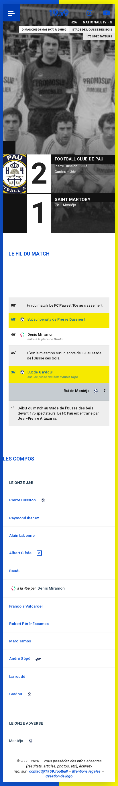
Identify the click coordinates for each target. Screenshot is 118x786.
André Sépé (70, 377)
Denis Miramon (40, 334)
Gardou (45, 372)
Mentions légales (86, 771)
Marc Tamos (20, 641)
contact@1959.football (48, 771)
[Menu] (11, 12)
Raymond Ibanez (24, 518)
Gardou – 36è (65, 172)
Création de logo (59, 776)
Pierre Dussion (70, 319)
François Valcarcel (26, 606)
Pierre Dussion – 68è (71, 166)
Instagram (89, 12)
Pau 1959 (20, 13)
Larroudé (17, 676)
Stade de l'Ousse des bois (92, 29)
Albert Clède (20, 552)
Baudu (58, 339)
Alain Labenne (22, 535)
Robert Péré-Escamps (29, 623)
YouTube (106, 12)
